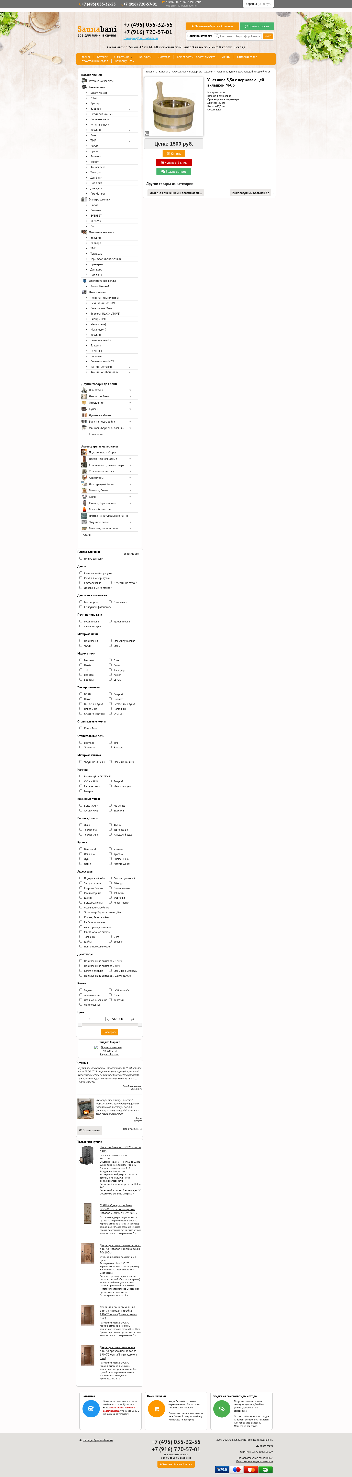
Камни (93, 497)
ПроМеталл (97, 193)
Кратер (95, 103)
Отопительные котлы (102, 281)
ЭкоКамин (119, 810)
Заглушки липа (92, 883)
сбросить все (131, 553)
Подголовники (122, 888)
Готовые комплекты (101, 81)
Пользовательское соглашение (255, 1458)
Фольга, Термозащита (102, 503)
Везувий (95, 130)
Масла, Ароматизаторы (97, 932)
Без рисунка (91, 602)
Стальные (96, 356)
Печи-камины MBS (102, 361)
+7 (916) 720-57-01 (140, 4)
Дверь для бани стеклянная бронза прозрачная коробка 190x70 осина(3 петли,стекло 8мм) (118, 1352)
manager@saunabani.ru (141, 38)
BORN (87, 694)
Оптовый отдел (247, 57)
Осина (87, 864)
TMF (93, 140)
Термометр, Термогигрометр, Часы (103, 912)
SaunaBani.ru (239, 1439)
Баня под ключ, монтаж (104, 528)
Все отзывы (130, 1129)
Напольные (90, 709)
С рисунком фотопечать (97, 607)
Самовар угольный (124, 878)
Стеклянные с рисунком (97, 578)
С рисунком (120, 602)
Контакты (145, 57)
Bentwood (90, 849)
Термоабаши (121, 829)
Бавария (95, 345)
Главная (85, 57)
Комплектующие (93, 971)
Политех (95, 210)
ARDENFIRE (91, 810)
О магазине (122, 57)
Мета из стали (92, 786)
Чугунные (96, 351)
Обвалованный (92, 1004)
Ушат (116, 937)
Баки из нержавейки (102, 421)
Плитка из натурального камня (109, 516)
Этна (93, 135)
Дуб (86, 859)
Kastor (117, 675)
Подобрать (109, 1032)
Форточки (119, 897)
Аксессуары (96, 478)
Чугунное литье (99, 522)
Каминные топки (101, 366)
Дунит (117, 995)
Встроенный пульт (124, 704)
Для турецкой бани (101, 484)
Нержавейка (91, 641)
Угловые (118, 849)
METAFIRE (119, 805)
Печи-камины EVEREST (105, 297)
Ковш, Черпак (121, 902)
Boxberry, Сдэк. (125, 61)
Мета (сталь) (98, 324)
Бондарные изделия (200, 71)
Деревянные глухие (125, 583)
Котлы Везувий (99, 286)
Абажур (118, 883)
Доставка (164, 57)
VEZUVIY (95, 221)
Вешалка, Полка (93, 902)
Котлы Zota (90, 728)
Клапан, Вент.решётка (96, 917)
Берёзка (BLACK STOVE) (105, 313)
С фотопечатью (92, 583)
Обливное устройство (96, 907)
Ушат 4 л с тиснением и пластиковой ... (176, 193)
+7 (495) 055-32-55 (99, 4)
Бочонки (118, 941)
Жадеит (88, 990)
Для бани (96, 177)
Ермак (94, 151)
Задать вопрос (175, 171)
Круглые (119, 854)
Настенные (120, 709)
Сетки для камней (101, 114)
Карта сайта (266, 1446)
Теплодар (96, 172)
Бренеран (96, 264)
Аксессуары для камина (97, 927)
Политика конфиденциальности (254, 1461)
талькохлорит (92, 995)
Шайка (87, 941)
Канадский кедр (123, 834)
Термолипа (90, 829)
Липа (87, 825)
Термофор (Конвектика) (105, 259)
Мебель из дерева (94, 922)
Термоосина (91, 834)
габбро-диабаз (122, 990)
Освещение (96, 402)
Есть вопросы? (258, 26)
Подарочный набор (95, 878)
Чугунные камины (94, 762)
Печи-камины (97, 292)
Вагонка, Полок (98, 490)
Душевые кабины (100, 415)
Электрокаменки (99, 199)
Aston (94, 98)
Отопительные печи (101, 232)
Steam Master (98, 93)
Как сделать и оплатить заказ (196, 57)
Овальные (90, 854)
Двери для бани (99, 396)
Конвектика (97, 167)
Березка (95, 156)
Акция (87, 534)
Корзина (251, 4)
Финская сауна (92, 626)
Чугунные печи (99, 124)
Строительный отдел (94, 61)
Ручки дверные (92, 893)
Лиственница (121, 859)
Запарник (89, 937)
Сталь (117, 646)
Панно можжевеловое (97, 946)
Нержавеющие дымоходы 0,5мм (103, 961)
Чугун (87, 646)
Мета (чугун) (98, 329)
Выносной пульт (93, 704)
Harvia (94, 146)
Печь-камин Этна (101, 308)
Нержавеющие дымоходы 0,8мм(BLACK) (107, 975)
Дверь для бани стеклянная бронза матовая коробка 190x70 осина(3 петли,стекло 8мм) (118, 1312)
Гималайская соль (100, 509)
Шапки (88, 897)
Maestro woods (122, 864)
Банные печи (97, 87)
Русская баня (91, 621)
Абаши (117, 825)
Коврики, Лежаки (93, 888)
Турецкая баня (122, 621)
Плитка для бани (93, 558)
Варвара (95, 108)
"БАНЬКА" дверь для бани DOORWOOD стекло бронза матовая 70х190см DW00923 (118, 1208)
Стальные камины (124, 762)
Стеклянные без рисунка (98, 573)
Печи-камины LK (101, 340)
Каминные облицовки (104, 372)
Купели (93, 409)
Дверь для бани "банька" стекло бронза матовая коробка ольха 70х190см (120, 1248)
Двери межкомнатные (103, 459)
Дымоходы (96, 390)
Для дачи (96, 188)
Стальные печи (99, 119)
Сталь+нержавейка (124, 641)
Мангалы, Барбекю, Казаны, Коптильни (106, 431)
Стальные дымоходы (126, 971)
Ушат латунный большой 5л (250, 193)
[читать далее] (85, 1082)
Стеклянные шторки (101, 471)
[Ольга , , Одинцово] (85, 1118)
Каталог (102, 57)
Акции (226, 57)
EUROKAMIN (91, 805)
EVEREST (96, 215)
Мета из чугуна (122, 786)
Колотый (119, 1000)
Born (93, 226)
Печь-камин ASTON (102, 303)
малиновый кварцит (95, 1000)
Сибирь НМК (98, 319)
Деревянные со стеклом (98, 588)
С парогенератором (95, 714)
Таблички (119, 893)
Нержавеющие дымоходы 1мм (102, 966)
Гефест (94, 162)
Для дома (96, 183)
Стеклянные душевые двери (106, 465)
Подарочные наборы (102, 452)
